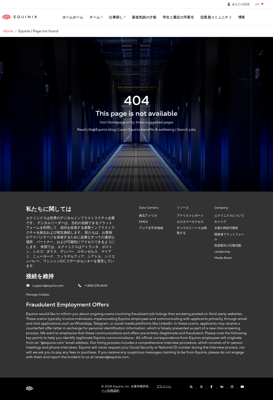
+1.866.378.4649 (95, 285)
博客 (241, 17)
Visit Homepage (112, 122)
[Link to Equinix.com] (20, 16)
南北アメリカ (148, 215)
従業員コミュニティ (216, 17)
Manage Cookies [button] (37, 294)
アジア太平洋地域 (151, 228)
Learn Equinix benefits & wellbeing (146, 129)
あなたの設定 (240, 4)
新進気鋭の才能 (144, 17)
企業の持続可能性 (226, 228)
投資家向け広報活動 (227, 245)
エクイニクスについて (229, 215)
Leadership (222, 251)
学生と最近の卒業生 (178, 17)
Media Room (223, 258)
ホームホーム (72, 17)
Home (8, 31)
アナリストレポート (190, 215)
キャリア (220, 222)
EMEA (143, 222)
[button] (260, 4)
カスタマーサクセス (190, 222)
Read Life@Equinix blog (96, 129)
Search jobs (186, 129)
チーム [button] (95, 17)
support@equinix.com (48, 285)
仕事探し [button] (116, 17)
